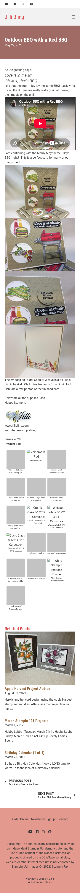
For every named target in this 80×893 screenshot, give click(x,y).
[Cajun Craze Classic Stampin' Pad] (16, 487)
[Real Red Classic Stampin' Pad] (56, 487)
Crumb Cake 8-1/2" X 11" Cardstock (36, 521)
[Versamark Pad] (36, 454)
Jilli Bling (14, 17)
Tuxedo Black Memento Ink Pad (56, 471)
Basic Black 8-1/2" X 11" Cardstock (16, 549)
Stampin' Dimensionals (56, 553)
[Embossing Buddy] (36, 542)
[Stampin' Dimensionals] (56, 542)
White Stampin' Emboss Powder (56, 579)
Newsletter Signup (43, 819)
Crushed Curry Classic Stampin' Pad (36, 499)
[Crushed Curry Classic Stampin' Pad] (36, 487)
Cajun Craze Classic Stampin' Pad (16, 499)
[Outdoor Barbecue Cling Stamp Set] (16, 459)
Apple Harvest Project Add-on (27, 689)
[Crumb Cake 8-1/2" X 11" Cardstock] (36, 512)
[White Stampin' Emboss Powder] (56, 567)
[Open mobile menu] (73, 16)
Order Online (20, 819)
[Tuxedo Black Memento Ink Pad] (56, 459)
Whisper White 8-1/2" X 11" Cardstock (56, 526)
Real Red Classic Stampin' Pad (56, 499)
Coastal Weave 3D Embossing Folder (15, 579)
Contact (62, 819)
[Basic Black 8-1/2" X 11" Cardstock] (16, 540)
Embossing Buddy (36, 553)
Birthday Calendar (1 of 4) (24, 753)
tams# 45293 (13, 439)
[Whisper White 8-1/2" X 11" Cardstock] (56, 514)
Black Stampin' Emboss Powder (16, 607)
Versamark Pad (36, 460)
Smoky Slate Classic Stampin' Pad (16, 526)
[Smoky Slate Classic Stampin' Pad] (16, 515)
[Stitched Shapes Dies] (36, 567)
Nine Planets (45, 882)
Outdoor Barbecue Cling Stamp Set (15, 471)
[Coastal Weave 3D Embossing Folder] (16, 567)
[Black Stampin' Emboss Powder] (16, 595)
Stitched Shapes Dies (36, 578)
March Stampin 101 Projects (26, 721)
